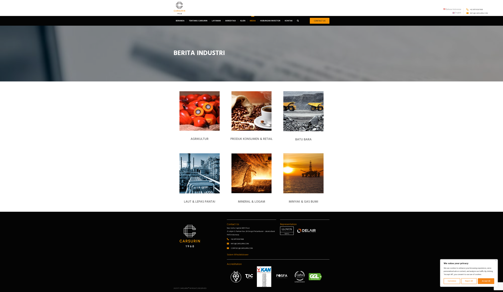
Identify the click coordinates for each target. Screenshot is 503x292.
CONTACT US (320, 21)
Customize (452, 281)
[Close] (496, 260)
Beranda (180, 20)
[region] (469, 273)
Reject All (469, 281)
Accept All (486, 281)
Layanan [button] (216, 20)
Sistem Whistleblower (237, 255)
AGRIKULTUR (200, 139)
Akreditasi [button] (230, 20)
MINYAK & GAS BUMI (303, 201)
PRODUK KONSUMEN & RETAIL (251, 139)
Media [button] (253, 20)
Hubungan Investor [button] (270, 20)
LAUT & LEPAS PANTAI (199, 201)
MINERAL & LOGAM (251, 201)
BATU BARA (303, 139)
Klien (242, 20)
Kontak (288, 20)
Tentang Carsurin (198, 20)
